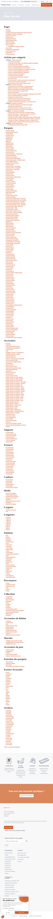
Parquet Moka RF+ (10, 172)
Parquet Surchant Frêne (12, 214)
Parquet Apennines (11, 292)
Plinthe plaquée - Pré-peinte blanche (15, 411)
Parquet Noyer (9, 263)
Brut (7, 535)
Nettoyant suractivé (11, 372)
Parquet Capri (9, 187)
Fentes (7, 572)
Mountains (8, 601)
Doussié (8, 680)
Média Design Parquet (11, 40)
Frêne (7, 684)
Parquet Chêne (9, 447)
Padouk (8, 701)
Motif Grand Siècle (10, 192)
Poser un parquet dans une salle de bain (18, 90)
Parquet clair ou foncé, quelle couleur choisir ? (19, 83)
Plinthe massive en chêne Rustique (14, 378)
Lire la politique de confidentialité (8, 908)
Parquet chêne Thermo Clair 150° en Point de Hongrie (21, 112)
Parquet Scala (9, 170)
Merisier (8, 697)
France (8, 590)
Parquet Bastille (10, 311)
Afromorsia (9, 673)
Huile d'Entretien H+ (11, 355)
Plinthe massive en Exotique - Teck (14, 392)
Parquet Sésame (10, 322)
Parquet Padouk (10, 247)
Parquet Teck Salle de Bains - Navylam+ (15, 203)
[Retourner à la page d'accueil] (6, 5)
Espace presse (9, 37)
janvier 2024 (9, 721)
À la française (9, 596)
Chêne (7, 676)
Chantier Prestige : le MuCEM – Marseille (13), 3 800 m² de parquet (24, 118)
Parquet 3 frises (10, 135)
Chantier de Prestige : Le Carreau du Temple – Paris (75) (21, 114)
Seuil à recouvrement (11, 420)
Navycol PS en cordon (11, 366)
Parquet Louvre (10, 303)
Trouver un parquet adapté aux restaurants (18, 72)
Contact (42, 1)
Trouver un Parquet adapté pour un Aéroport (19, 67)
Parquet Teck (9, 246)
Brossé (8, 537)
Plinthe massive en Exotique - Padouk (15, 391)
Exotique (8, 604)
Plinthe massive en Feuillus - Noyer (14, 400)
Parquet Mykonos (10, 186)
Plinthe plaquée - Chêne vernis (13, 405)
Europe (8, 589)
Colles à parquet (10, 649)
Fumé (7, 543)
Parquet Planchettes (11, 155)
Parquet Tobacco (10, 298)
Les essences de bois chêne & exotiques (18, 77)
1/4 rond (8, 343)
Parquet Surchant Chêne (12, 328)
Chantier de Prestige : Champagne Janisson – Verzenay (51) (22, 120)
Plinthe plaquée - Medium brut (13, 409)
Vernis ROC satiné (10, 577)
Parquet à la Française (11, 156)
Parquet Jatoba (10, 249)
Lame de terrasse (10, 437)
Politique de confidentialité (12, 49)
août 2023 (8, 727)
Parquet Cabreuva (10, 255)
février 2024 (9, 719)
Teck (7, 703)
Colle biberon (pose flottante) (13, 347)
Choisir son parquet (16, 60)
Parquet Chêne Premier (12, 195)
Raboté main (9, 561)
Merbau (8, 695)
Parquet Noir (9, 482)
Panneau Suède (10, 229)
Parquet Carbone (10, 301)
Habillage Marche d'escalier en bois (14, 642)
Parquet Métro (9, 133)
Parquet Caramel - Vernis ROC (13, 167)
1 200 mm (8, 518)
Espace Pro (34, 1)
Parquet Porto (9, 136)
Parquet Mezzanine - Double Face (14, 153)
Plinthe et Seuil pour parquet (13, 634)
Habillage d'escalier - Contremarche (15, 352)
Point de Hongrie (10, 599)
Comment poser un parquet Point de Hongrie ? (19, 98)
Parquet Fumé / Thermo (12, 487)
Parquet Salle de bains (11, 438)
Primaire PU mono (10, 414)
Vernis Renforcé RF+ (11, 566)
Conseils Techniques (17, 84)
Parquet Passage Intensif (12, 612)
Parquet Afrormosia (11, 258)
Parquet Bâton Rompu (11, 161)
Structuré (8, 538)
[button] (2, 916)
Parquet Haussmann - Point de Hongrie (15, 160)
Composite (8, 678)
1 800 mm (8, 520)
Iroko (7, 690)
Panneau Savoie (10, 235)
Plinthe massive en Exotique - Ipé (14, 384)
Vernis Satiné (9, 547)
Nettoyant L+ (9, 371)
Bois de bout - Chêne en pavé (13, 210)
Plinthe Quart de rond (11, 630)
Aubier (7, 569)
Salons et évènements (17, 123)
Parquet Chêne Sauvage (12, 238)
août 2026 (8, 710)
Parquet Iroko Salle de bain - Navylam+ (15, 201)
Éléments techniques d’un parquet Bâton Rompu (20, 87)
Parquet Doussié (10, 254)
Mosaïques (8, 502)
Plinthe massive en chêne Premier (14, 377)
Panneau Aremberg (11, 231)
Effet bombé (9, 571)
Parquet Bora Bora (10, 291)
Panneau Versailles (10, 197)
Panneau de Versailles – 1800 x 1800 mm (18, 115)
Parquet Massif (9, 432)
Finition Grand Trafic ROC (12, 554)
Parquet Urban (9, 288)
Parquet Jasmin (10, 318)
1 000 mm (8, 517)
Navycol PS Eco (10, 364)
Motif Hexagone (10, 226)
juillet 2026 (8, 712)
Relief (7, 563)
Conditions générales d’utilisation (14, 34)
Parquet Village (10, 332)
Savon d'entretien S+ (11, 417)
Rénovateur (9, 664)
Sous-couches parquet (11, 654)
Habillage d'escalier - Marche (13, 354)
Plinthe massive (10, 627)
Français (7, 844)
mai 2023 (8, 732)
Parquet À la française (11, 497)
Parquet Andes (9, 295)
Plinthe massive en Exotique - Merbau (15, 389)
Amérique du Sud (10, 586)
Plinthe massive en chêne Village (14, 380)
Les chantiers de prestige (18, 110)
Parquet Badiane (10, 306)
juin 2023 (8, 730)
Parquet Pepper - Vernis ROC (13, 166)
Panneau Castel (10, 152)
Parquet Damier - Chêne (12, 209)
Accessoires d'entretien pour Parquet (15, 666)
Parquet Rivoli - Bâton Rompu (13, 158)
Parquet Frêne (9, 261)
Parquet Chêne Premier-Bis (12, 220)
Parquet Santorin (10, 130)
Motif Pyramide (9, 223)
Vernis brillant (9, 552)
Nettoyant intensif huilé (11, 369)
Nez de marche (9, 374)
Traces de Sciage (10, 564)
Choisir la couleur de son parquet (16, 73)
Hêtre (7, 687)
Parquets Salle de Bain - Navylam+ (14, 206)
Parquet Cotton (10, 325)
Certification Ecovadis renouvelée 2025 (17, 124)
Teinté (7, 551)
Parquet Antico (9, 268)
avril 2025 (8, 713)
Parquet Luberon (10, 289)
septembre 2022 (10, 733)
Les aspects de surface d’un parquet (17, 81)
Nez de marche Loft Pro (12, 375)
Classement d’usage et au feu (15, 97)
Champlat (8, 344)
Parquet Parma (9, 173)
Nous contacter (10, 44)
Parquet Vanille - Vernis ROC (13, 243)
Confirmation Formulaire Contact (16, 46)
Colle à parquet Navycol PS (12, 346)
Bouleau (8, 675)
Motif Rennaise (9, 143)
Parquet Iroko (9, 251)
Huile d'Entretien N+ (11, 357)
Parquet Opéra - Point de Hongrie (14, 337)
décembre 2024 (10, 716)
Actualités (8, 31)
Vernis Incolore (9, 541)
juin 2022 (8, 735)
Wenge (8, 704)
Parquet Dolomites (10, 334)
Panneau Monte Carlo (11, 150)
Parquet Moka (9, 180)
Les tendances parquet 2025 (15, 64)
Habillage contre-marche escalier (14, 640)
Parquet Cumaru (10, 175)
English (7, 845)
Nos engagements (10, 43)
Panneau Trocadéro (11, 227)
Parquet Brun (9, 485)
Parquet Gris (9, 481)
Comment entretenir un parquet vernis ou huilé (19, 107)
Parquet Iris (9, 317)
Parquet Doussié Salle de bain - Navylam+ (16, 200)
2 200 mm (8, 523)
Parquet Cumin (9, 315)
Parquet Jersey (10, 274)
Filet (7, 351)
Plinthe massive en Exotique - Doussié (15, 383)
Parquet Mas (9, 269)
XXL (7, 511)
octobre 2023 (9, 726)
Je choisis (8, 912)
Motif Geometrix (10, 224)
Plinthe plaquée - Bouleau (12, 403)
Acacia (7, 672)
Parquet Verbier (10, 147)
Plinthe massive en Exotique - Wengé (15, 394)
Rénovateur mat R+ (11, 415)
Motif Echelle (9, 146)
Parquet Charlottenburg (12, 329)
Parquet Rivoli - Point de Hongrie (14, 305)
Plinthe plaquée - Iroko (11, 408)
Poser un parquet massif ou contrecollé (17, 95)
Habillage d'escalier (11, 643)
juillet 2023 (8, 729)
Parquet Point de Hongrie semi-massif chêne (19, 100)
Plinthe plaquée (10, 628)
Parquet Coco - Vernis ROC (12, 169)
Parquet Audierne (10, 280)
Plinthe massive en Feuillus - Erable (14, 397)
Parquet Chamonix (10, 181)
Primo (7, 602)
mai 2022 (8, 736)
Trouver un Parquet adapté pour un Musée (18, 66)
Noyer (7, 700)
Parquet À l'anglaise (11, 493)
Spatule (8, 426)
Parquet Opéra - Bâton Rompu (13, 177)
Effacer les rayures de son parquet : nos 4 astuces (20, 109)
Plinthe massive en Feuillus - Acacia (15, 395)
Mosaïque (8, 615)
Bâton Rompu (9, 613)
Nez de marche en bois (11, 625)
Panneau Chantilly (10, 234)
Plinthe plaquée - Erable (12, 406)
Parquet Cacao (9, 297)
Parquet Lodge (9, 294)
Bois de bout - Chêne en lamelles (14, 212)
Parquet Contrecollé (11, 434)
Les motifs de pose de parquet (15, 75)
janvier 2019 (9, 744)
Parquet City (9, 286)
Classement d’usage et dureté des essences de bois (19, 32)
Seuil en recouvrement (11, 631)
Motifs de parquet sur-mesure (13, 501)
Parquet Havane (10, 300)
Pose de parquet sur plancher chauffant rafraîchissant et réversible (24, 94)
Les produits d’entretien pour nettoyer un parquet (20, 104)
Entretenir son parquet (17, 103)
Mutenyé (8, 698)
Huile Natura (9, 544)
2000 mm (8, 525)
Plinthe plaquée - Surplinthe (13, 412)
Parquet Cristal (9, 308)
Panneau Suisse (10, 149)
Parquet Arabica (10, 178)
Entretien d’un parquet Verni (15, 106)
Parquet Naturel (10, 484)
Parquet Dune (9, 320)
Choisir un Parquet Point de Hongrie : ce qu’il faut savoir (22, 101)
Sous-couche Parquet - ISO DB (13, 423)
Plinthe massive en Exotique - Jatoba (15, 388)
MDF (7, 693)
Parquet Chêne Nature (11, 190)
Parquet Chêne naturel (11, 609)
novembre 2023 (10, 724)
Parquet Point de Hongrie (12, 163)
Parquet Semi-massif (11, 435)
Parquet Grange (10, 271)
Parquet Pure (9, 323)
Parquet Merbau (10, 326)
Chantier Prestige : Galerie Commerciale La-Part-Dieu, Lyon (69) (23, 121)
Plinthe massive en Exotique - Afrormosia (16, 381)
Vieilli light (8, 540)
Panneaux (8, 499)
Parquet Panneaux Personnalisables (15, 610)
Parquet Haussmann (11, 309)
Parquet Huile (9, 661)
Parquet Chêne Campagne (12, 215)
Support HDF (9, 441)
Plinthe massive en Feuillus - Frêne (14, 398)
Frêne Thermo (9, 686)
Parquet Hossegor (10, 285)
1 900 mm (8, 522)
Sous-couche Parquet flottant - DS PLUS (16, 425)
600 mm (8, 528)
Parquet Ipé (9, 252)
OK (26, 841)
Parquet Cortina (10, 164)
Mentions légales (10, 41)
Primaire (8, 652)
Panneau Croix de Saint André (13, 232)
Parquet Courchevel (11, 183)
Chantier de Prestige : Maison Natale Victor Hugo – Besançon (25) (24, 117)
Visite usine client (10, 54)
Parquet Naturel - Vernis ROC (13, 241)
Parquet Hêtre (9, 473)
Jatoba (7, 692)
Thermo (8, 574)
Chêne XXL (9, 193)
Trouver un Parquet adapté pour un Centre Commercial (21, 69)
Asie (7, 587)
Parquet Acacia (10, 266)
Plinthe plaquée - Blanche (12, 401)
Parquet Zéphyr (10, 189)
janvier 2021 (9, 742)
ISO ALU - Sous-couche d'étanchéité (15, 358)
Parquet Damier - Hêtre (11, 207)
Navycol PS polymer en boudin (13, 368)
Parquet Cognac (10, 335)
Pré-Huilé (8, 560)
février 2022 (9, 738)
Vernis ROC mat (10, 575)
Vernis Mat (8, 546)
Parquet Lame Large (11, 509)
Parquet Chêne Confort (11, 218)
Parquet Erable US (10, 264)
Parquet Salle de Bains (10, 859)
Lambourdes (9, 363)
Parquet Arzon (9, 281)
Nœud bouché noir (10, 557)
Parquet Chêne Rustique (12, 217)
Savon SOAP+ (9, 418)
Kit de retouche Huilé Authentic (13, 361)
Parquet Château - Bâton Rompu (14, 272)
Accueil (5, 12)
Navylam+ (8, 607)
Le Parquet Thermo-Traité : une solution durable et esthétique (23, 63)
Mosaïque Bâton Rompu (12, 132)
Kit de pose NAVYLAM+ (12, 360)
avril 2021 (8, 741)
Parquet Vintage (10, 312)
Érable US (8, 681)
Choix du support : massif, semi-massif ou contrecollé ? (21, 80)
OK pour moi (21, 912)
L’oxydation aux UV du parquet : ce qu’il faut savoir (20, 86)
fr (47, 1)
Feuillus (8, 605)
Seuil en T (8, 422)
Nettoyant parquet (10, 663)
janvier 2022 (9, 739)
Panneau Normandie (11, 237)
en (51, 1)
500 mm (8, 526)
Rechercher (27, 1)
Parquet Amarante (10, 257)
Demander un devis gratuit (26, 795)
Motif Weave (9, 221)
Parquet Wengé (10, 244)
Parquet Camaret (10, 278)
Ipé (7, 689)
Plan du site (9, 48)
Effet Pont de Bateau (11, 504)
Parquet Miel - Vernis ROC (12, 240)
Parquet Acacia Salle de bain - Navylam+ (16, 198)
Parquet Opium (9, 314)
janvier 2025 (9, 715)
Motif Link (8, 141)
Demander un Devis (11, 35)
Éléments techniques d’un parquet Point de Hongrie (21, 89)
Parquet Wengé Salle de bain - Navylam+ (16, 204)
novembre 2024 (10, 718)
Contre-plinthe (9, 349)
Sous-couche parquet (13, 92)
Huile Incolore (9, 549)
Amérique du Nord (10, 584)
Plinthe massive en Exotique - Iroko (14, 386)
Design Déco (9, 598)
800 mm (8, 529)
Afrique (8, 583)
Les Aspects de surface (14, 61)
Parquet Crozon (10, 277)
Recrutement (9, 52)
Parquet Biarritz (10, 283)
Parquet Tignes (10, 184)
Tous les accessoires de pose (13, 655)
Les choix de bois (12, 78)
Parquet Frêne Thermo (11, 260)
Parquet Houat (9, 275)
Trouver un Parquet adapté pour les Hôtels (18, 70)
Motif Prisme (9, 138)
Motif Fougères (9, 144)
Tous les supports (10, 440)
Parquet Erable (9, 466)
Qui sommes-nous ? (11, 51)
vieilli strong (9, 568)
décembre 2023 (10, 722)
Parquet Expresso (10, 331)
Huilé (7, 555)
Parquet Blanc (9, 479)
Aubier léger (9, 558)
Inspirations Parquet (11, 38)
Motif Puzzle (9, 139)
